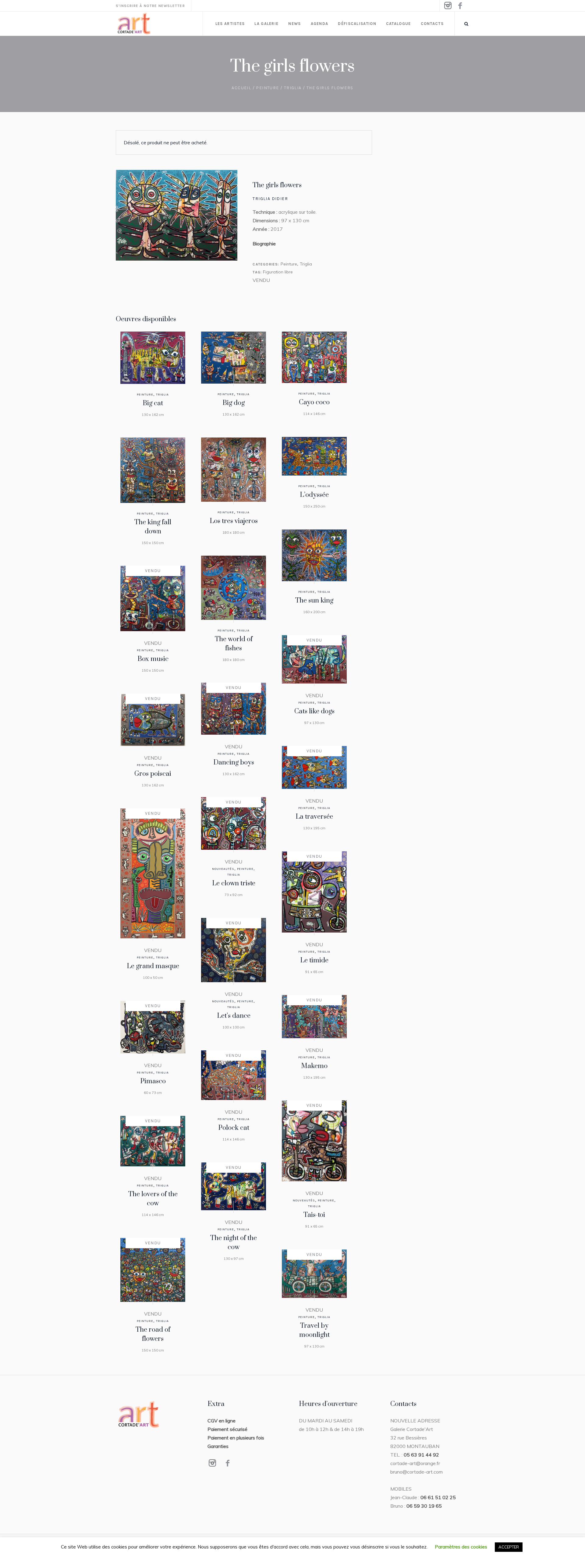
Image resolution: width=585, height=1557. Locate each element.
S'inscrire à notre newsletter (150, 6)
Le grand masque (153, 966)
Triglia (293, 87)
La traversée (314, 817)
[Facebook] (459, 5)
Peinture (267, 87)
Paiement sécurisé (227, 1429)
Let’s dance (233, 1016)
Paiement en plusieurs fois (235, 1438)
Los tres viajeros (234, 521)
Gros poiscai (152, 774)
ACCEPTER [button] (508, 1547)
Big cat (153, 403)
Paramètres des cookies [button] (461, 1547)
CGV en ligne (221, 1421)
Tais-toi (314, 1215)
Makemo (314, 1066)
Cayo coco (314, 402)
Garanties (218, 1446)
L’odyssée (314, 495)
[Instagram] (447, 5)
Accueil (241, 87)
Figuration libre (278, 272)
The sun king (314, 600)
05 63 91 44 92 (421, 1455)
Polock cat (233, 1128)
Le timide (314, 960)
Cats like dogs (314, 711)
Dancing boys (233, 762)
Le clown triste (233, 883)
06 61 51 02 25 (438, 1497)
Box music (152, 659)
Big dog (233, 403)
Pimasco (153, 1081)
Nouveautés (223, 869)
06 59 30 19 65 (424, 1506)
